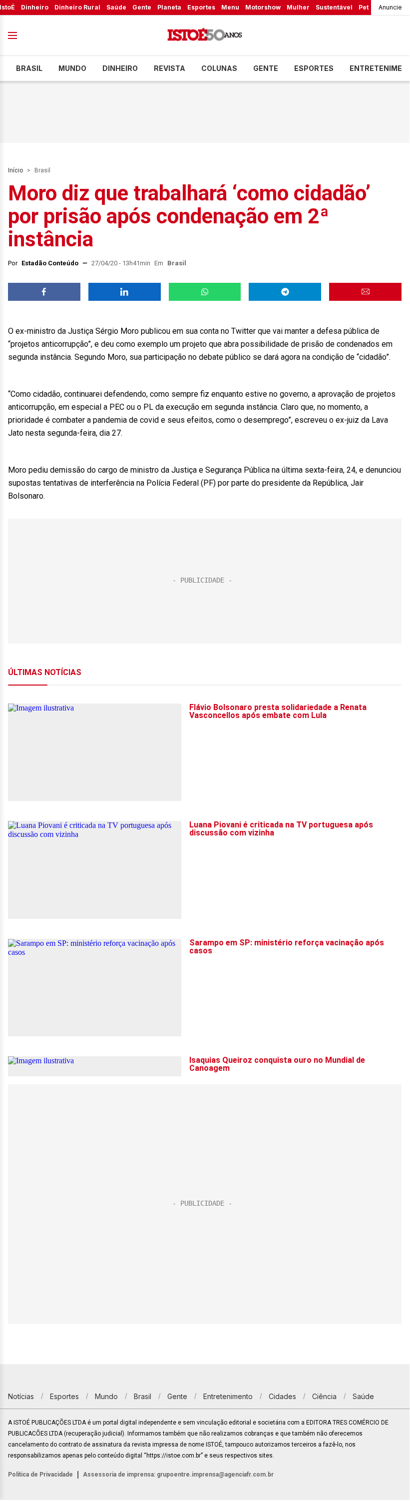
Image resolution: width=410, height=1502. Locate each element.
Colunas (219, 68)
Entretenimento (228, 1396)
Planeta (169, 7)
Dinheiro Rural (77, 7)
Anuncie (390, 7)
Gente (141, 7)
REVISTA (169, 68)
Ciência (324, 1396)
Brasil (29, 68)
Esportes (201, 7)
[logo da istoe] (205, 35)
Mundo (72, 68)
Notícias (21, 1396)
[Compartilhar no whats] (205, 292)
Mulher (298, 7)
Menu (230, 7)
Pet (364, 7)
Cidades (282, 1396)
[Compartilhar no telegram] (285, 292)
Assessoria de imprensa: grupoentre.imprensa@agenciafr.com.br (178, 1474)
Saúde (116, 7)
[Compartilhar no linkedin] (124, 292)
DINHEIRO (120, 68)
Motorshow (263, 7)
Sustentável (334, 7)
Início (15, 170)
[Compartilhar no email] (365, 292)
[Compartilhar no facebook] (44, 292)
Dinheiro (34, 7)
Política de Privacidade (40, 1474)
